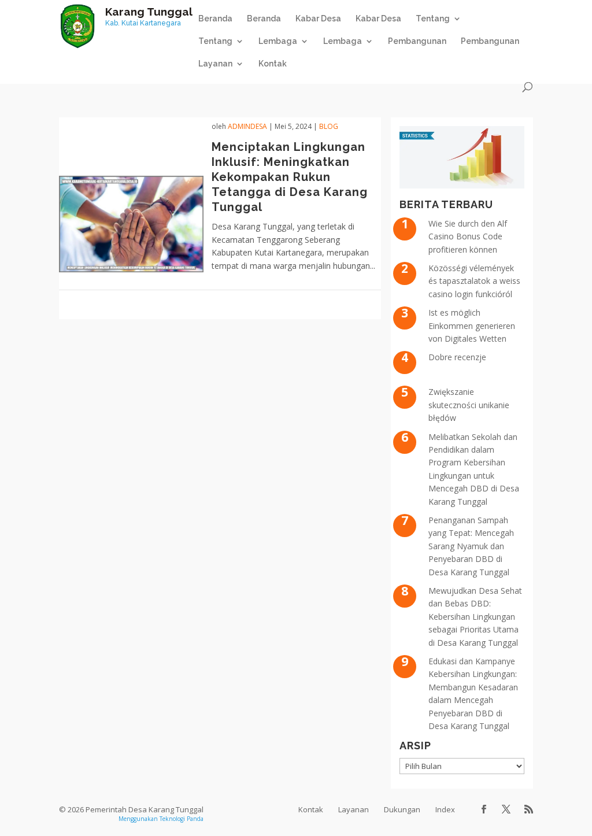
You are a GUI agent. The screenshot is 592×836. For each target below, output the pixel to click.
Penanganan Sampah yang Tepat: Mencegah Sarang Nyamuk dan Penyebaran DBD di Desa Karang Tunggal (471, 546)
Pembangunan (417, 41)
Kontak (272, 64)
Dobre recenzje (457, 357)
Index (445, 809)
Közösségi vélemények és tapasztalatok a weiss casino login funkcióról (474, 280)
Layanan (215, 64)
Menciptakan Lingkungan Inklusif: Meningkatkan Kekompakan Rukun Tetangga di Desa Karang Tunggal (290, 177)
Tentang (215, 41)
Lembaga (342, 41)
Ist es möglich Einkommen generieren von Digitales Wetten (471, 325)
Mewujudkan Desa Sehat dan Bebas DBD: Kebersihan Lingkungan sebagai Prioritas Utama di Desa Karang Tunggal (475, 616)
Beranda (215, 18)
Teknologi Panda (182, 819)
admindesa (247, 126)
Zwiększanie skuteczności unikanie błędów (468, 404)
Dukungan (402, 809)
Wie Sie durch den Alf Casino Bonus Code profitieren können (467, 236)
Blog (328, 126)
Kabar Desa (318, 18)
